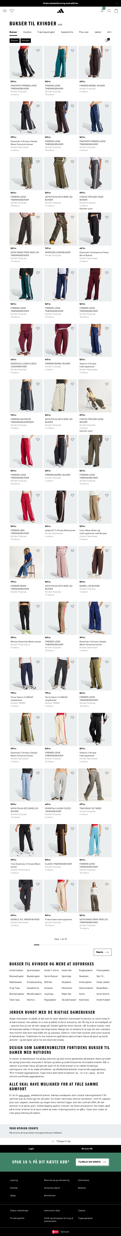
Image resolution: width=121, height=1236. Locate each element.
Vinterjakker (85, 982)
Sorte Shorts (103, 994)
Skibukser (67, 988)
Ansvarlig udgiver (52, 1188)
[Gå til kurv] (116, 10)
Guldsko (48, 988)
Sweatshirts (33, 988)
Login (31, 1149)
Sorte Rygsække (84, 994)
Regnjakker (50, 1000)
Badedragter (33, 976)
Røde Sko (66, 994)
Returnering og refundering (56, 1180)
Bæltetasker (15, 982)
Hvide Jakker (103, 982)
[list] (60, 32)
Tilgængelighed (85, 1218)
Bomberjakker (16, 994)
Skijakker (66, 982)
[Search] (109, 10)
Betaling (82, 1188)
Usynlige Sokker (48, 994)
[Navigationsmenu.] (4, 10)
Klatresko (84, 1000)
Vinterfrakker (16, 970)
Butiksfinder (50, 1196)
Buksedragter (16, 976)
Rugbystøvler (86, 970)
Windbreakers (34, 994)
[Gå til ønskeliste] (11, 10)
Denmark (65, 1232)
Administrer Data (52, 1211)
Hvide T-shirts (51, 970)
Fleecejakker (103, 970)
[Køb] (60, 11)
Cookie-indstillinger (19, 1211)
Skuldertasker (69, 1000)
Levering (14, 1180)
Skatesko (83, 976)
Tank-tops (14, 1000)
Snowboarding (34, 982)
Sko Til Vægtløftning (103, 976)
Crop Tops (14, 988)
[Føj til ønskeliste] (38, 51)
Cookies (81, 1211)
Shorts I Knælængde (33, 1000)
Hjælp (13, 1196)
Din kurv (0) (87, 1149)
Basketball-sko (103, 988)
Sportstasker (33, 970)
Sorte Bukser (51, 976)
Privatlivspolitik (17, 1218)
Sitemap (14, 1188)
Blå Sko (48, 982)
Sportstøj (66, 976)
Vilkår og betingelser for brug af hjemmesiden (58, 1219)
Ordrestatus (83, 1180)
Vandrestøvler (86, 988)
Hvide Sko (67, 970)
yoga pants (24, 1095)
